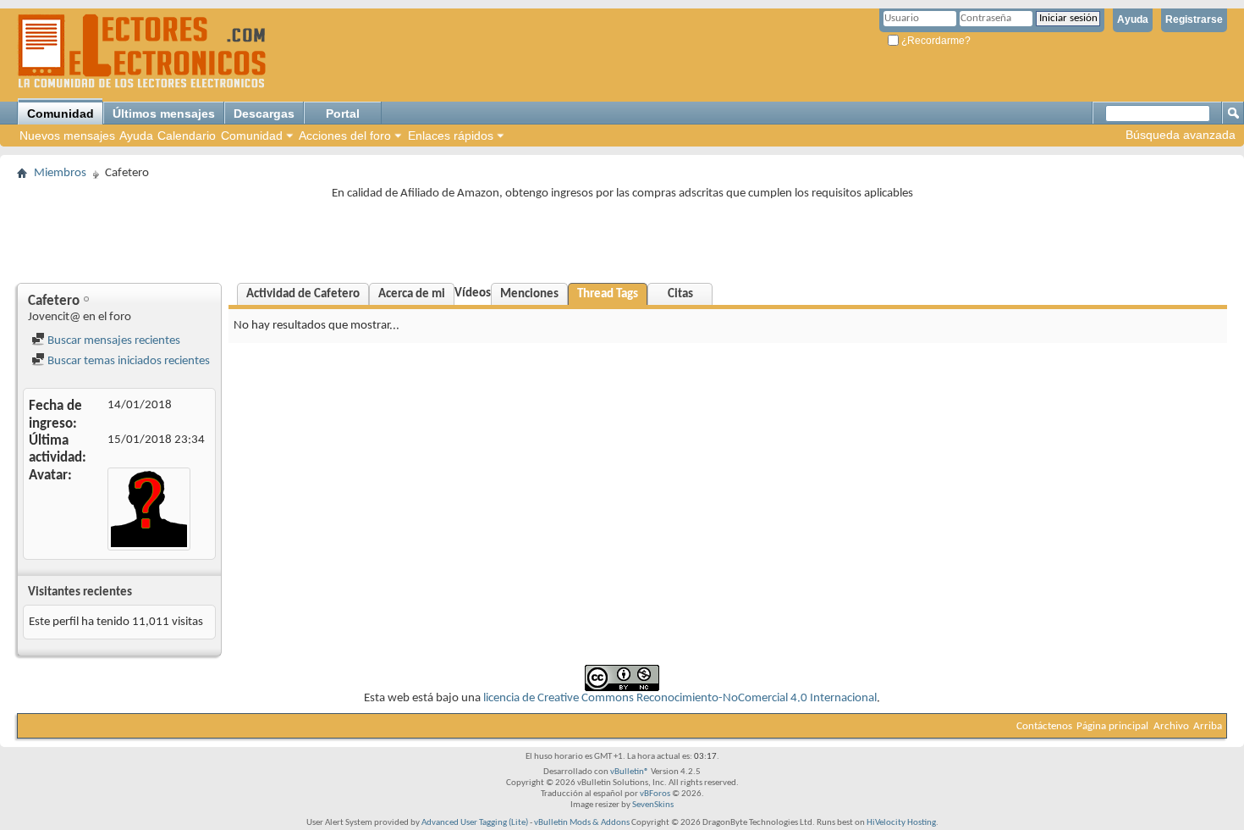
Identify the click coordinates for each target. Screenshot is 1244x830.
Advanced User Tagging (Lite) (474, 822)
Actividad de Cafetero (303, 294)
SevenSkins (653, 805)
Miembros (60, 173)
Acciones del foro (345, 135)
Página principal (1112, 726)
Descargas (264, 113)
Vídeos (472, 293)
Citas (680, 294)
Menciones (529, 294)
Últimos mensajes (164, 113)
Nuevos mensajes (67, 135)
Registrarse (1194, 19)
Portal (343, 113)
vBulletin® (629, 772)
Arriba (1207, 726)
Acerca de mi (411, 294)
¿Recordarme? (935, 41)
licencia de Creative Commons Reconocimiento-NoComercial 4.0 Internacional (680, 698)
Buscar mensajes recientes (112, 341)
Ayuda (1132, 19)
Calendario (186, 135)
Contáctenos (1044, 726)
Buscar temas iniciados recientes (127, 361)
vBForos (655, 794)
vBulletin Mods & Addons (582, 822)
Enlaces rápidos (450, 135)
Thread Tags (607, 294)
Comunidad (60, 113)
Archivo (1171, 726)
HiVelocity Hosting (901, 822)
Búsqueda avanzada (1181, 134)
